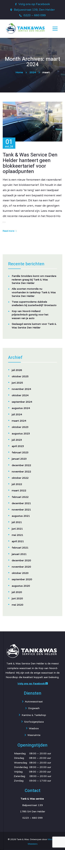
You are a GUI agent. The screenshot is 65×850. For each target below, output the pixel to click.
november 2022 (21, 471)
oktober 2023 (20, 427)
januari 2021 (19, 554)
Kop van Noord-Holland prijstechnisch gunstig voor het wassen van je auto (30, 314)
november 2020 (21, 566)
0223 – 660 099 (34, 15)
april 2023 (18, 446)
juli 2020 (17, 592)
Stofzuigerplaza (34, 721)
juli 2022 (17, 484)
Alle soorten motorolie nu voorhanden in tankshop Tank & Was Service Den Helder (34, 292)
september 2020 (22, 579)
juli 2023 (17, 439)
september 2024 (22, 401)
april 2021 (18, 541)
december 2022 (21, 465)
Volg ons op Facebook (34, 4)
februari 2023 (20, 452)
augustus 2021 (21, 515)
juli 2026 (17, 370)
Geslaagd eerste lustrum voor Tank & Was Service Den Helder (34, 325)
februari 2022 (20, 497)
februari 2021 (20, 547)
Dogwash (34, 708)
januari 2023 (19, 458)
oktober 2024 (20, 395)
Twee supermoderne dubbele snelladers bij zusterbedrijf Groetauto (34, 303)
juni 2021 (17, 528)
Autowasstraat (34, 701)
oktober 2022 (20, 477)
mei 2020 (17, 604)
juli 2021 (17, 522)
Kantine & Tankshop (34, 715)
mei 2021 (17, 535)
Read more (8, 230)
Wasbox (34, 728)
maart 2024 (19, 420)
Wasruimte (33, 735)
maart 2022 (19, 490)
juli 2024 (17, 414)
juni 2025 (17, 382)
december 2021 (21, 503)
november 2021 (21, 509)
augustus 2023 (21, 433)
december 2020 (21, 560)
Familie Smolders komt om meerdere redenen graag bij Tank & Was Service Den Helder (34, 279)
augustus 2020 (21, 585)
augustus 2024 (21, 408)
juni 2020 (17, 598)
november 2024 (21, 389)
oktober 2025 (20, 376)
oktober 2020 (20, 573)
